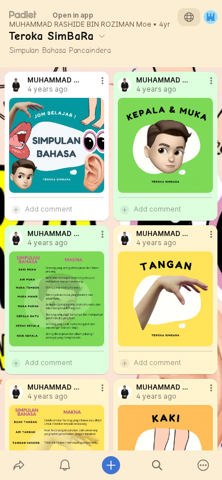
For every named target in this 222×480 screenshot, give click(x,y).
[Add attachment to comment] (16, 209)
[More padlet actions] (203, 465)
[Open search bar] (157, 465)
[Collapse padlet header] (101, 35)
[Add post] (110, 465)
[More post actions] (95, 85)
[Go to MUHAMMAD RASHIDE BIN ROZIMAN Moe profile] (16, 85)
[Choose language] (189, 17)
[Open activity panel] (64, 465)
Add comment (48, 209)
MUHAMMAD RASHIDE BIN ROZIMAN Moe (80, 24)
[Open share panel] (18, 465)
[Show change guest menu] (210, 17)
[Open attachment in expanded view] (56, 145)
